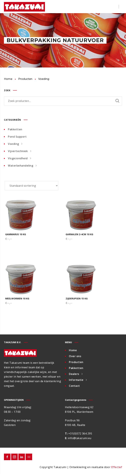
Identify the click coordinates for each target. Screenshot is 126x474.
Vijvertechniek (18, 151)
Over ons (75, 356)
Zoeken (117, 100)
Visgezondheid (18, 158)
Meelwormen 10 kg (17, 298)
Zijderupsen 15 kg (77, 298)
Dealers (74, 374)
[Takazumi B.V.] (24, 6)
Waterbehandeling (20, 165)
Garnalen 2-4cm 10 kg (79, 234)
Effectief (116, 467)
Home (73, 350)
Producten (76, 362)
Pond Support (17, 136)
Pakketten (15, 129)
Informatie (76, 380)
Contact (74, 386)
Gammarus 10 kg (15, 234)
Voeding (13, 144)
